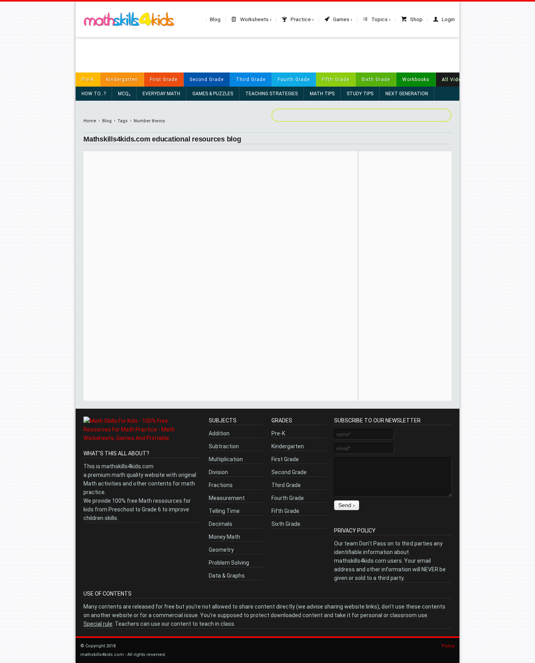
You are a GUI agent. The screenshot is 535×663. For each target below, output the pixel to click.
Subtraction (224, 446)
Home (89, 120)
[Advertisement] (267, 54)
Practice (300, 19)
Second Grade (207, 79)
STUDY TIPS (360, 93)
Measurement (227, 498)
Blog (215, 19)
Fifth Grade (335, 79)
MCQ (124, 94)
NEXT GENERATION (406, 93)
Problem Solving (229, 563)
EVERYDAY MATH (161, 93)
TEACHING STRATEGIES (271, 93)
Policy (448, 646)
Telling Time (224, 511)
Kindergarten (122, 79)
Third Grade (251, 79)
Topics (379, 19)
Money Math (224, 537)
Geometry (221, 550)
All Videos (454, 79)
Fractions (221, 485)
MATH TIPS (322, 93)
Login (448, 19)
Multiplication (226, 459)
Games (340, 19)
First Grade (163, 79)
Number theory (149, 120)
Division (218, 472)
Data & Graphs (227, 575)
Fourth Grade (294, 79)
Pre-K (87, 79)
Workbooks (416, 79)
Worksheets (254, 19)
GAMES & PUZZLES (212, 93)
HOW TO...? (93, 93)
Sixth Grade (375, 79)
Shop (415, 19)
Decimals (220, 524)
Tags (122, 120)
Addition (219, 433)
